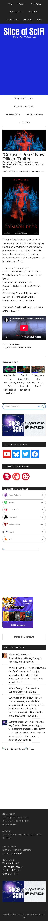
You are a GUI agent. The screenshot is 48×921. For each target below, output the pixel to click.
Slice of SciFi (24, 32)
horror (15, 347)
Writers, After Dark (10, 863)
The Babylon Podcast (12, 867)
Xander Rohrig (15, 688)
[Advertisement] (24, 66)
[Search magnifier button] (42, 406)
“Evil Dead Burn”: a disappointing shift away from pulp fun (25, 658)
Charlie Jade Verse (11, 870)
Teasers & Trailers (25, 347)
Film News (16, 345)
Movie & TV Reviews (24, 636)
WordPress (39, 914)
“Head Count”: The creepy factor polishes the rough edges (23, 382)
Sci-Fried (18, 853)
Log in (24, 917)
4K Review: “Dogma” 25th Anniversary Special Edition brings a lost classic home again (25, 701)
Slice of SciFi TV (10, 874)
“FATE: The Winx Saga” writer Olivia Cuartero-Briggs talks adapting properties (26, 725)
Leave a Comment (38, 171)
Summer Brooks (22, 171)
